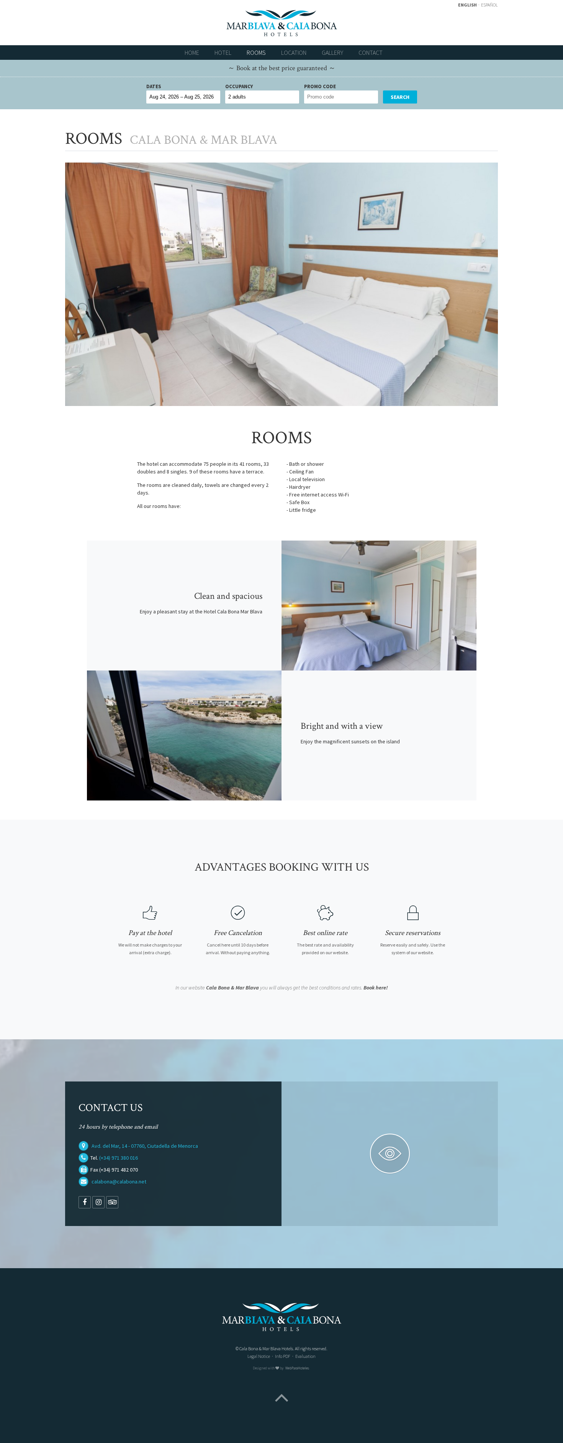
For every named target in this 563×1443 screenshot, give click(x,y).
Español (489, 5)
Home (192, 52)
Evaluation (305, 1356)
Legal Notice (258, 1356)
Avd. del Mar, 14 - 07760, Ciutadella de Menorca (145, 1145)
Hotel (222, 52)
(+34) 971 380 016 (118, 1157)
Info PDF (282, 1356)
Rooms (256, 52)
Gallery (332, 52)
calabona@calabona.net (119, 1181)
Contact (370, 52)
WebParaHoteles (297, 1368)
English (468, 5)
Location (293, 52)
